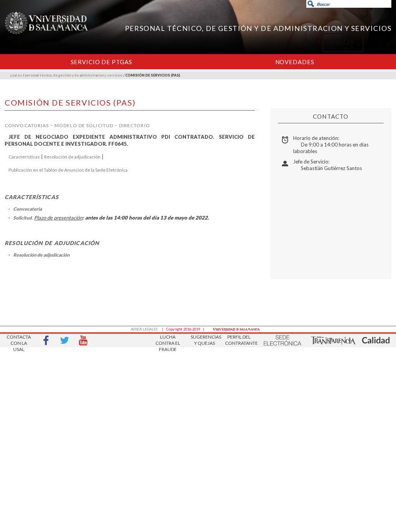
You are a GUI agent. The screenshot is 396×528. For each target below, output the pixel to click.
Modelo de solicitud (84, 125)
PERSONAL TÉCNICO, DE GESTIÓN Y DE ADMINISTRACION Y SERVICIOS (258, 28)
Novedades (294, 61)
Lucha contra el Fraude (167, 340)
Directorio (134, 125)
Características (24, 157)
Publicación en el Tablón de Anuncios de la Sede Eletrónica (68, 170)
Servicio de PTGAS (101, 61)
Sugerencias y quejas (204, 340)
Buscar (286, 37)
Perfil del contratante (239, 340)
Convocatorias (27, 125)
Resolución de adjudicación (72, 157)
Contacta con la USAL (19, 340)
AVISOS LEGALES (144, 329)
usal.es (16, 75)
